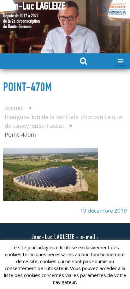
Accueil (14, 108)
